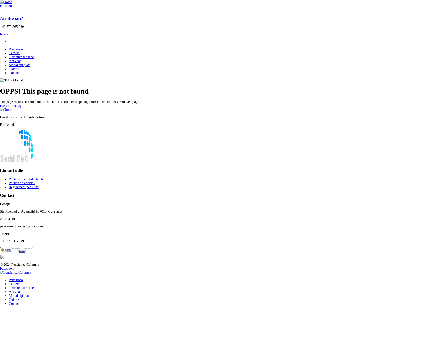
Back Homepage (11, 106)
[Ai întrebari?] (1, 10)
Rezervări (6, 34)
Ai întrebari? (11, 18)
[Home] (6, 2)
